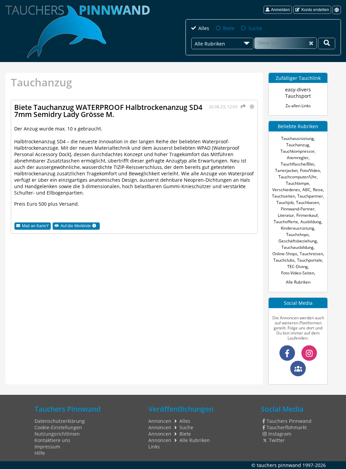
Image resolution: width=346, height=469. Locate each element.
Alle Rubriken (298, 282)
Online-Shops (284, 253)
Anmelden (280, 10)
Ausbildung (310, 221)
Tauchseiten (283, 196)
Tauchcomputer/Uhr (297, 176)
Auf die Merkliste (80, 226)
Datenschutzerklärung (59, 421)
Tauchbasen (307, 202)
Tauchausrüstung (297, 138)
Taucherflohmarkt (286, 427)
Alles (203, 28)
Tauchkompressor (297, 151)
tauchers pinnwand (279, 465)
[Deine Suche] (326, 43)
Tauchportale (309, 260)
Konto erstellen (315, 10)
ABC (306, 189)
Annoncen (159, 421)
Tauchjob (285, 202)
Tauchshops (297, 234)
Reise (318, 189)
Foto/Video (310, 170)
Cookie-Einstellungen (58, 427)
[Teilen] (242, 106)
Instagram (279, 434)
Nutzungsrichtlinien (57, 434)
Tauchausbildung (297, 247)
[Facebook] (287, 353)
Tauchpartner (310, 196)
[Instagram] (309, 353)
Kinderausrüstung (297, 228)
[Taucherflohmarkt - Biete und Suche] (298, 368)
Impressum (47, 446)
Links (154, 446)
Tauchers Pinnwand (289, 421)
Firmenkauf (307, 215)
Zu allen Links (298, 105)
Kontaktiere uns (52, 440)
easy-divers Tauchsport (298, 92)
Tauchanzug (297, 144)
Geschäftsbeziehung (297, 240)
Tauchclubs (284, 260)
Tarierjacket (286, 170)
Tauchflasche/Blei (297, 164)
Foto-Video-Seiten (297, 272)
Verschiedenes (286, 189)
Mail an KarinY (35, 226)
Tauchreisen (311, 253)
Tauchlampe (297, 183)
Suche (255, 28)
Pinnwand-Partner (298, 208)
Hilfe (39, 453)
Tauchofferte (286, 221)
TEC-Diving (297, 266)
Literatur (286, 215)
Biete (228, 28)
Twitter (277, 440)
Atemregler (297, 157)
